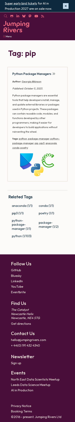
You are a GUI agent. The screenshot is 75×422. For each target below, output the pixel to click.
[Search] (5, 16)
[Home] (16, 27)
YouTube (17, 287)
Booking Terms (21, 411)
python (23, 138)
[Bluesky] (23, 16)
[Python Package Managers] (37, 165)
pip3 (41, 143)
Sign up (16, 363)
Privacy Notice (21, 406)
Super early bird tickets (21, 3)
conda (15, 147)
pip (36, 143)
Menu (8, 36)
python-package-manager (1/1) (21, 224)
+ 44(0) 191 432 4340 (25, 345)
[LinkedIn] (18, 16)
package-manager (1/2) (48, 225)
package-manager (38, 138)
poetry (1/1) (46, 213)
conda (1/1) (46, 206)
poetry (24, 147)
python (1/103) (21, 236)
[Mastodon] (30, 16)
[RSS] (42, 16)
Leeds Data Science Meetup (30, 385)
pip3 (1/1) (18, 213)
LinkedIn (17, 281)
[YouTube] (36, 16)
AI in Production (22, 390)
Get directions (21, 324)
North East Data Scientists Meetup (35, 379)
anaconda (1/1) (22, 206)
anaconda (51, 143)
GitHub (16, 270)
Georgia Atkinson (31, 81)
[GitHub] (11, 16)
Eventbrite (18, 292)
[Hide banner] (66, 6)
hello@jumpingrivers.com (28, 340)
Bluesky (16, 276)
